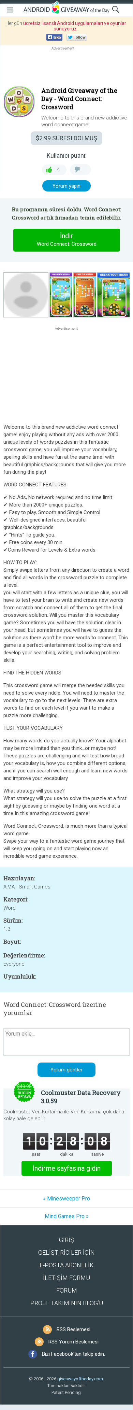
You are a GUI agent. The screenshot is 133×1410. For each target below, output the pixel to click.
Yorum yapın (66, 186)
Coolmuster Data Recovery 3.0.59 (81, 1096)
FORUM (66, 1290)
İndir (67, 239)
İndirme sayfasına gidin (67, 1168)
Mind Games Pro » (67, 1216)
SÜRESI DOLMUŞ (66, 138)
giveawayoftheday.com (80, 1378)
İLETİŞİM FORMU (66, 1277)
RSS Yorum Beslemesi (73, 1342)
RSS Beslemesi (73, 1329)
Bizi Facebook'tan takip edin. (73, 1354)
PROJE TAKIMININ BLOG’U (66, 1303)
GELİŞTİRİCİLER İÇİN (66, 1252)
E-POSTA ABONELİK (67, 1265)
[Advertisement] (66, 68)
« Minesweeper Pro (66, 1198)
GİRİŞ (66, 1239)
